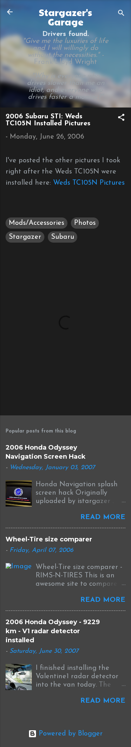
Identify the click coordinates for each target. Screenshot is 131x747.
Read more (102, 517)
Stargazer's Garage (65, 17)
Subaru (62, 237)
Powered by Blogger (70, 733)
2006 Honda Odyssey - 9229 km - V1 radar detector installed (53, 631)
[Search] (121, 14)
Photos (85, 223)
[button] (121, 118)
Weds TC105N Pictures (89, 182)
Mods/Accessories (36, 223)
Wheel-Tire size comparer (49, 539)
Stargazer (25, 237)
